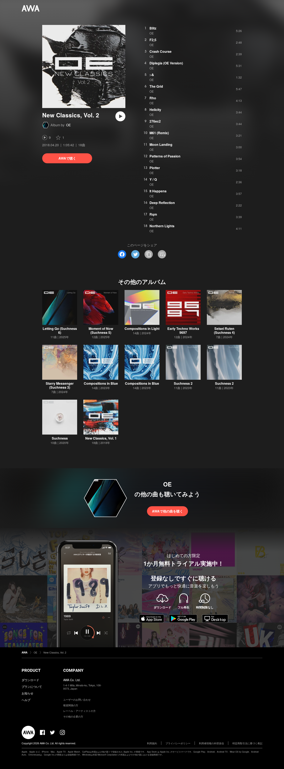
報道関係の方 (70, 705)
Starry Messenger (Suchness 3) (60, 385)
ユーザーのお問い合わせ (77, 699)
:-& (151, 74)
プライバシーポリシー (177, 743)
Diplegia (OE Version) (166, 63)
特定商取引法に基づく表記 (247, 743)
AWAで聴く (67, 158)
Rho (152, 98)
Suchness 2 (183, 383)
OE (68, 125)
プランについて (32, 686)
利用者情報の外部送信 (211, 743)
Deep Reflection (162, 202)
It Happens (158, 191)
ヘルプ (26, 700)
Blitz (152, 28)
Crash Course (160, 51)
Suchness (60, 438)
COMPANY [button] (73, 670)
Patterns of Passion (164, 156)
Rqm (153, 214)
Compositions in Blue (101, 383)
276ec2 (155, 121)
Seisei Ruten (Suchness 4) (224, 330)
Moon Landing (160, 144)
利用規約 (152, 743)
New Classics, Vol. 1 (101, 438)
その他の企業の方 (73, 716)
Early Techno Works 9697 (183, 330)
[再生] (120, 116)
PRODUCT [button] (31, 670)
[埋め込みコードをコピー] (162, 254)
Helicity (155, 109)
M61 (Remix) (159, 132)
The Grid (156, 86)
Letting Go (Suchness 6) (60, 330)
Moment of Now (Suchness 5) (101, 330)
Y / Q (153, 179)
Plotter (154, 167)
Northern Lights (161, 226)
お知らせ (27, 693)
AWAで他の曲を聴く (167, 511)
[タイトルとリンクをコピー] (148, 254)
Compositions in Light (142, 328)
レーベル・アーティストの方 (79, 710)
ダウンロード (30, 680)
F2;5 (152, 39)
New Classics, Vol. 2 (54, 652)
